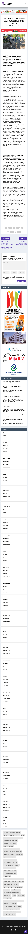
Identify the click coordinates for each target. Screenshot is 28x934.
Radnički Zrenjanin (15, 889)
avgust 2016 (5, 817)
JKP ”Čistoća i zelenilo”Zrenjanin (11, 848)
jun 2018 (5, 746)
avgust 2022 (5, 586)
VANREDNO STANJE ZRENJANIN (10, 903)
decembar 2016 (6, 804)
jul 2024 (5, 512)
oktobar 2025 (6, 464)
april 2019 (5, 714)
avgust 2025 (5, 471)
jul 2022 (4, 589)
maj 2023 (5, 557)
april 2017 (5, 791)
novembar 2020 (6, 653)
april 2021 (5, 637)
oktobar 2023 (6, 541)
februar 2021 (6, 644)
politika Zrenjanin (8, 887)
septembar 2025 (6, 467)
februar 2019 (6, 721)
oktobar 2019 (6, 695)
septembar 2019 (6, 698)
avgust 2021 (5, 624)
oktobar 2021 (6, 618)
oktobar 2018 (6, 733)
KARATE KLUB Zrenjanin (9, 854)
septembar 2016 (6, 814)
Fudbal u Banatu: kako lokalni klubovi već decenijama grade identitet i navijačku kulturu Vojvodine (14, 410)
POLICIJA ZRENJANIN (8, 884)
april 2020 (5, 676)
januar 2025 (5, 493)
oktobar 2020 (6, 656)
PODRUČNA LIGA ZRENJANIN (18, 881)
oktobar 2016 (6, 810)
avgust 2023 (5, 547)
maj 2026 (5, 442)
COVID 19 (5, 835)
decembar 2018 (6, 727)
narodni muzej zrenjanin (9, 868)
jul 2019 (4, 705)
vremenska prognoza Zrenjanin (11, 909)
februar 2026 (6, 451)
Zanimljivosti (22, 926)
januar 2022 (5, 608)
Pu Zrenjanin (7, 889)
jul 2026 (4, 435)
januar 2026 (5, 455)
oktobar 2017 (6, 772)
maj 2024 (5, 519)
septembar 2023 (6, 544)
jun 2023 (5, 554)
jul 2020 (5, 666)
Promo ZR (15, 928)
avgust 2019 (5, 701)
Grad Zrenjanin (18, 838)
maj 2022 (5, 596)
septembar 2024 (6, 506)
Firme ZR (21, 928)
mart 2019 (5, 717)
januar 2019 (5, 724)
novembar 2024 (6, 499)
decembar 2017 (6, 765)
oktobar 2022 (6, 580)
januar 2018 (5, 762)
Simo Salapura (20, 895)
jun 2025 (5, 477)
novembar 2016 (6, 807)
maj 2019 (5, 711)
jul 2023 (4, 551)
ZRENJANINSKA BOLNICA (15, 911)
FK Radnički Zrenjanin (14, 835)
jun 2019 (5, 708)
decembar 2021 (6, 612)
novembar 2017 (6, 769)
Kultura (16, 926)
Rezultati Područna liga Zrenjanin (12, 892)
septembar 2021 (6, 621)
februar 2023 (6, 567)
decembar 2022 (6, 573)
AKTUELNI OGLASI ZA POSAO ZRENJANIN (12, 832)
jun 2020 (5, 669)
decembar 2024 (6, 496)
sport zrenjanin (7, 898)
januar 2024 (5, 531)
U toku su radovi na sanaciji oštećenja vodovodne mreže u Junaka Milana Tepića (12, 382)
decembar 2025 (6, 458)
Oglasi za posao (9, 928)
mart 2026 (5, 448)
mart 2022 (5, 602)
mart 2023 (5, 564)
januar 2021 (5, 647)
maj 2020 (5, 672)
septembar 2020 (6, 660)
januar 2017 (5, 801)
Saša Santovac (7, 895)
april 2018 (5, 753)
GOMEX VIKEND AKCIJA (8, 838)
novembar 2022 (6, 576)
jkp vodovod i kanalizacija (10, 843)
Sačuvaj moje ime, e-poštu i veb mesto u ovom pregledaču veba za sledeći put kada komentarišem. (13, 277)
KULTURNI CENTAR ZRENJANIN (10, 859)
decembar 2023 (6, 535)
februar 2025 (6, 490)
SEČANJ (14, 895)
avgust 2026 (5, 432)
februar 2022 (6, 605)
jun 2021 (5, 631)
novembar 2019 (6, 692)
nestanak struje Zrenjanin (10, 870)
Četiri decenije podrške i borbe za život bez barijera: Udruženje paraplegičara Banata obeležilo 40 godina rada (13, 400)
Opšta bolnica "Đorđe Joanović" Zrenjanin (13, 879)
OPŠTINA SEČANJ (7, 876)
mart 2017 (5, 794)
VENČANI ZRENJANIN (8, 906)
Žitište (13, 914)
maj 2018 (5, 749)
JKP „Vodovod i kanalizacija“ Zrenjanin (13, 851)
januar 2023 (5, 570)
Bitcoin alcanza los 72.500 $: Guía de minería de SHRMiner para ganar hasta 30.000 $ (14, 395)
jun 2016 (5, 823)
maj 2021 (5, 634)
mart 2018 (5, 756)
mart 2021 (5, 640)
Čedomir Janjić (7, 914)
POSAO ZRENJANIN (18, 887)
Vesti (13, 25)
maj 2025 (5, 480)
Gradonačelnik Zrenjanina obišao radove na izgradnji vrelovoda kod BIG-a (13, 424)
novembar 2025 (6, 461)
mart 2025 (5, 487)
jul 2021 (4, 628)
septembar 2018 (6, 737)
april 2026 (5, 445)
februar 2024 (6, 528)
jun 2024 (5, 515)
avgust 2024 (6, 509)
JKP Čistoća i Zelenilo (8, 846)
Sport (11, 926)
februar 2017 (6, 798)
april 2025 (5, 483)
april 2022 (5, 599)
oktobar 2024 (6, 503)
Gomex (22, 835)
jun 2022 (5, 592)
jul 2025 (4, 474)
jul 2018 (4, 743)
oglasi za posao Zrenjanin (10, 873)
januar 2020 (5, 685)
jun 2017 (4, 785)
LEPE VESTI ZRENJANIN (8, 865)
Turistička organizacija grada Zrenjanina (13, 900)
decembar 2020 (6, 650)
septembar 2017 (6, 775)
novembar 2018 (6, 730)
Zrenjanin (6, 911)
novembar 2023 (6, 538)
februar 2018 (6, 759)
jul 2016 (4, 820)
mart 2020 (5, 679)
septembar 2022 (6, 583)
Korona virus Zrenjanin (9, 857)
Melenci (17, 865)
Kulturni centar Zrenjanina (10, 862)
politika (16, 884)
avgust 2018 (5, 740)
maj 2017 (5, 788)
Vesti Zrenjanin (17, 906)
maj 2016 (5, 826)
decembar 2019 (6, 689)
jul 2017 (4, 781)
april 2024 (5, 522)
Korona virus (19, 854)
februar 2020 (6, 682)
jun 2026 (5, 439)
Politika (7, 926)
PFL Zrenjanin (7, 881)
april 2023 (5, 560)
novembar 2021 (6, 615)
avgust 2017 (5, 778)
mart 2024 (5, 525)
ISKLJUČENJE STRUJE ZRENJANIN (10, 840)
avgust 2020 (6, 663)
